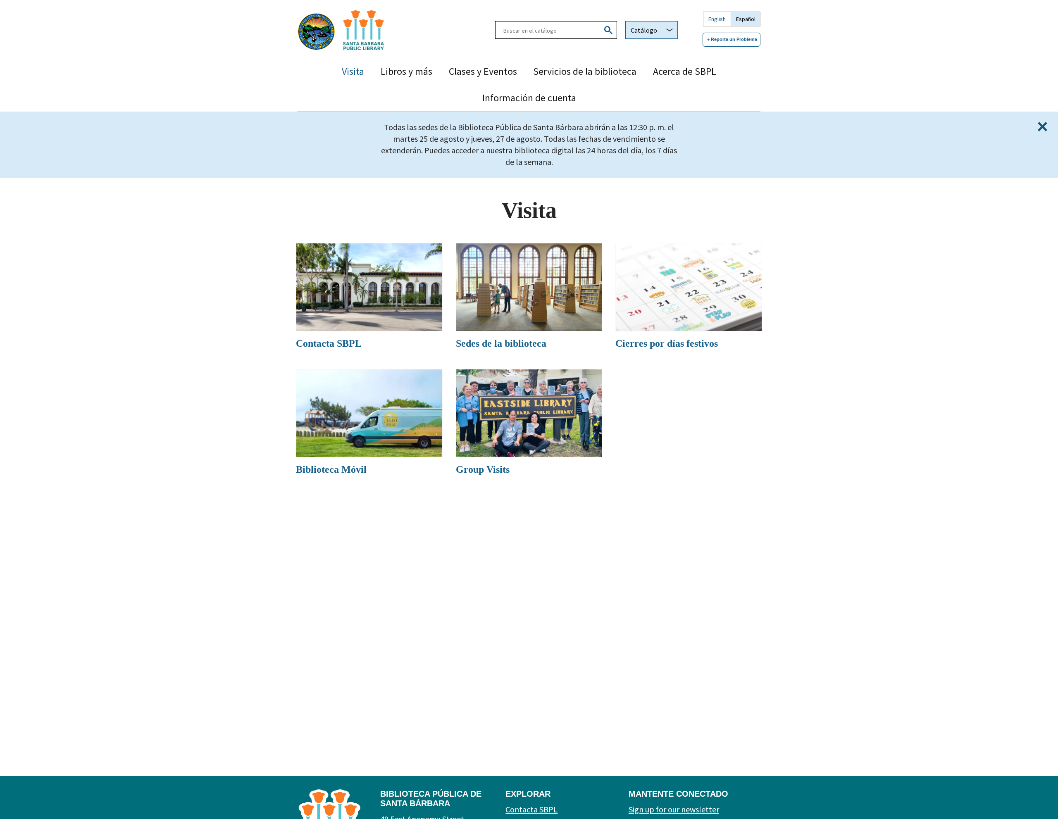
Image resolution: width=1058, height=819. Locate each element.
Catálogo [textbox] (644, 30)
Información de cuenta (529, 97)
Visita (353, 71)
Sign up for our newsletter (674, 809)
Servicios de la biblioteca (584, 71)
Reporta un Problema (734, 39)
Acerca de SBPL (684, 71)
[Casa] (386, 30)
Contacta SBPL (531, 809)
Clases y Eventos (483, 71)
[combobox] (651, 30)
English (717, 19)
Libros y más (406, 71)
